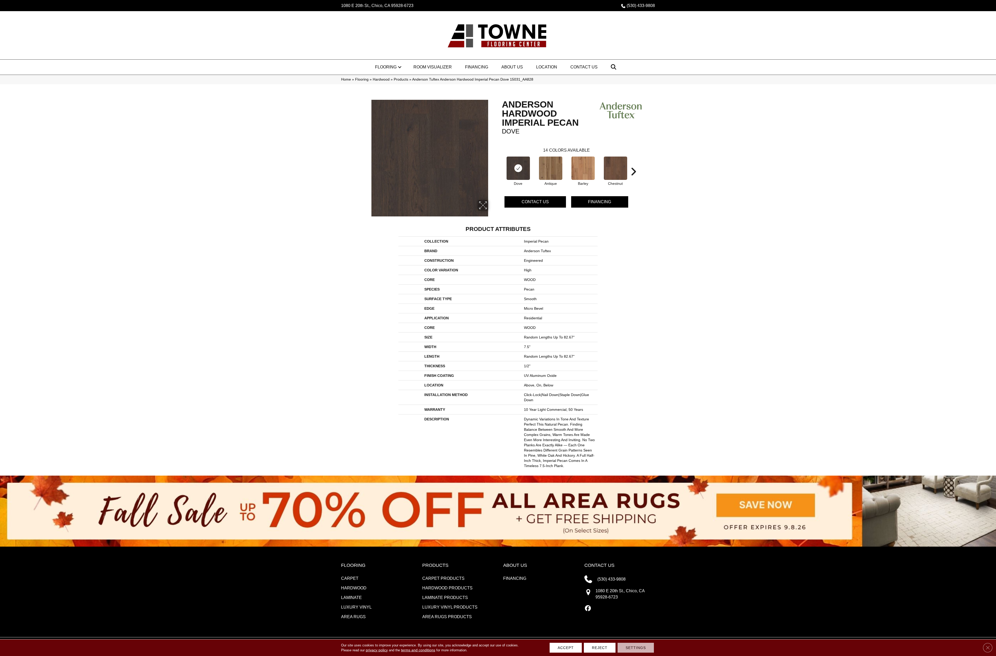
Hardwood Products (447, 588)
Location (546, 67)
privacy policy (377, 650)
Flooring (386, 67)
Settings (636, 648)
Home (346, 79)
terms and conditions (418, 650)
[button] (400, 67)
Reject (599, 648)
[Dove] (518, 168)
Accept (566, 648)
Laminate (351, 597)
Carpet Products (443, 578)
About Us (512, 67)
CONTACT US (599, 565)
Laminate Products (445, 597)
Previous (499, 163)
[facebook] (588, 608)
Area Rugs (353, 617)
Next (633, 163)
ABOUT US (515, 565)
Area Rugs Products (447, 617)
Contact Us (584, 67)
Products (401, 79)
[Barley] (583, 168)
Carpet (349, 578)
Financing (476, 67)
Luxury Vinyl (356, 607)
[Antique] (551, 168)
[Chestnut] (615, 168)
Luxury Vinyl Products (450, 607)
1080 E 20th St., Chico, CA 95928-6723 (377, 5)
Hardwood (381, 79)
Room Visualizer (432, 67)
